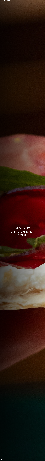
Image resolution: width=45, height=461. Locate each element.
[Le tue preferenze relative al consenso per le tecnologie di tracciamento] (1, 459)
